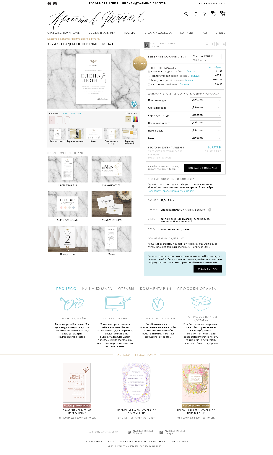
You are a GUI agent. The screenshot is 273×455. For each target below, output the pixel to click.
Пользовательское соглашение (142, 441)
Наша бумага (97, 288)
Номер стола (155, 130)
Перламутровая (160, 75)
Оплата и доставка (158, 32)
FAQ (204, 32)
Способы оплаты (197, 288)
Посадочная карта (159, 123)
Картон (155, 84)
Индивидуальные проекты (144, 3)
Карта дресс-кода (158, 115)
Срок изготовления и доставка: (171, 179)
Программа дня (157, 100)
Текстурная (157, 80)
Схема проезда (157, 107)
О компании (94, 441)
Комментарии (155, 288)
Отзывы (220, 32)
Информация (72, 114)
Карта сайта (179, 441)
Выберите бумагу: (163, 67)
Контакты (186, 32)
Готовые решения (103, 3)
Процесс (66, 288)
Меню (151, 138)
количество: (167, 56)
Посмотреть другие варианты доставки (171, 191)
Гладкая (156, 71)
